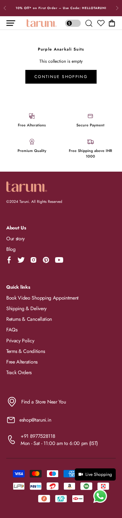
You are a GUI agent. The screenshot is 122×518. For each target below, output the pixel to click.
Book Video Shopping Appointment (42, 297)
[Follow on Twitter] (21, 260)
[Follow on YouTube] (59, 260)
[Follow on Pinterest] (46, 260)
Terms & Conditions (25, 351)
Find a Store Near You (43, 401)
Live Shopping (98, 474)
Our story (15, 238)
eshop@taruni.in (35, 419)
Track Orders (19, 372)
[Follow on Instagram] (33, 260)
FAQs (12, 329)
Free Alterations (22, 361)
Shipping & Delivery (26, 308)
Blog (11, 249)
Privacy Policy (20, 340)
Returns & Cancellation (29, 319)
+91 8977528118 (38, 436)
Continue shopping (61, 77)
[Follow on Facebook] (9, 260)
